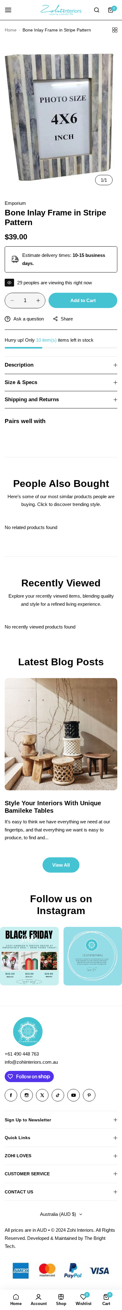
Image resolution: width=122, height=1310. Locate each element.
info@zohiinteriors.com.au (31, 1062)
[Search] (97, 10)
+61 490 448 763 (22, 1054)
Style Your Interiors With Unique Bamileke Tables (53, 807)
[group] (61, 115)
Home (11, 29)
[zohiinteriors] (61, 10)
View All (61, 865)
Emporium (15, 203)
